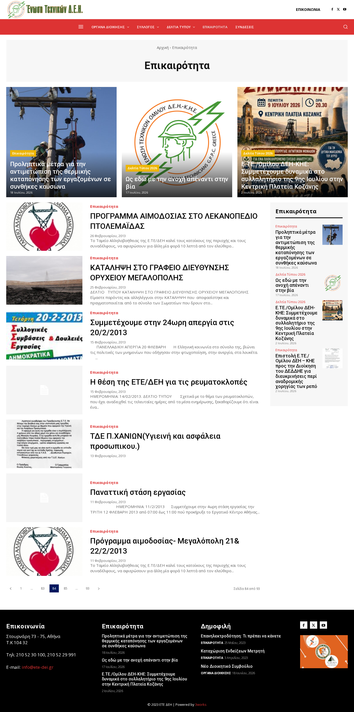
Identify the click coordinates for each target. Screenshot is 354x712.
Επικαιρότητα (23, 153)
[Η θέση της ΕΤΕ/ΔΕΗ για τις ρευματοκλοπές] (44, 390)
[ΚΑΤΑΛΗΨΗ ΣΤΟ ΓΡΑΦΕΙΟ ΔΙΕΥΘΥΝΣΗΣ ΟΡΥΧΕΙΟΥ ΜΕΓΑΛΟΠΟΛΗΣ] (44, 280)
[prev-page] (10, 588)
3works (201, 704)
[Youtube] (345, 9)
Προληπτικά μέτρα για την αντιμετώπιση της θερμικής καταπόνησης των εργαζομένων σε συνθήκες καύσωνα (144, 641)
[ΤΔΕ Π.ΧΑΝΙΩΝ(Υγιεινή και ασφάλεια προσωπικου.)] (44, 444)
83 (43, 588)
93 (87, 588)
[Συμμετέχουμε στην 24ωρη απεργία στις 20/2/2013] (44, 335)
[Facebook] (332, 9)
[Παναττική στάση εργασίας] (44, 497)
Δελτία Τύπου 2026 (142, 168)
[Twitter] (338, 9)
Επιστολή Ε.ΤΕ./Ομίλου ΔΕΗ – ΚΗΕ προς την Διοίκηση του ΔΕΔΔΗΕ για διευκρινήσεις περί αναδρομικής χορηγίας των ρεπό (296, 371)
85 (65, 588)
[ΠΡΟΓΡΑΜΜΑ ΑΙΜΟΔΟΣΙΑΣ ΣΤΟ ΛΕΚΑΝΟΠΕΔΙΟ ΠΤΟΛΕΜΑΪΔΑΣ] (44, 226)
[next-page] (98, 588)
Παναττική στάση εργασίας (138, 492)
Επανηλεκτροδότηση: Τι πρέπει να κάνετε (241, 636)
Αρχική (163, 47)
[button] (345, 26)
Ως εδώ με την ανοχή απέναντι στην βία (292, 285)
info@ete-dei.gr (37, 667)
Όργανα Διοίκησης (216, 673)
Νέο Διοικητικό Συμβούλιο (227, 666)
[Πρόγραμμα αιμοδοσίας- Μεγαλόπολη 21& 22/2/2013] (44, 551)
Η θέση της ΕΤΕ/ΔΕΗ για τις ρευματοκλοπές (168, 381)
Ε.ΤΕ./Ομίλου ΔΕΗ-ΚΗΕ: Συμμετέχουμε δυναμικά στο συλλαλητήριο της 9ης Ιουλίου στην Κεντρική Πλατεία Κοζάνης (296, 323)
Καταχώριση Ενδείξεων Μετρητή (233, 651)
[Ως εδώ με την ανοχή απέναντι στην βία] (177, 142)
